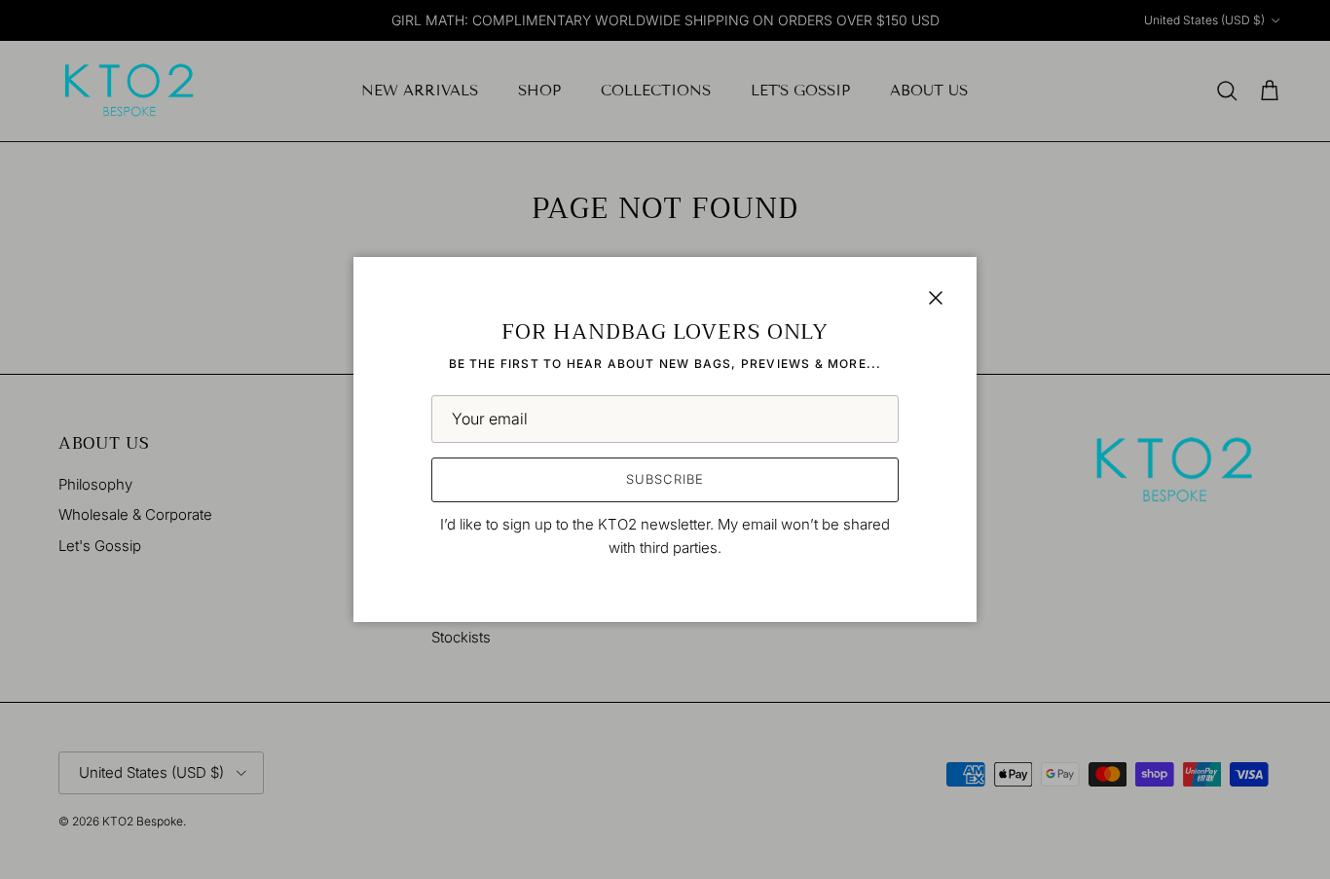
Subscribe (664, 479)
